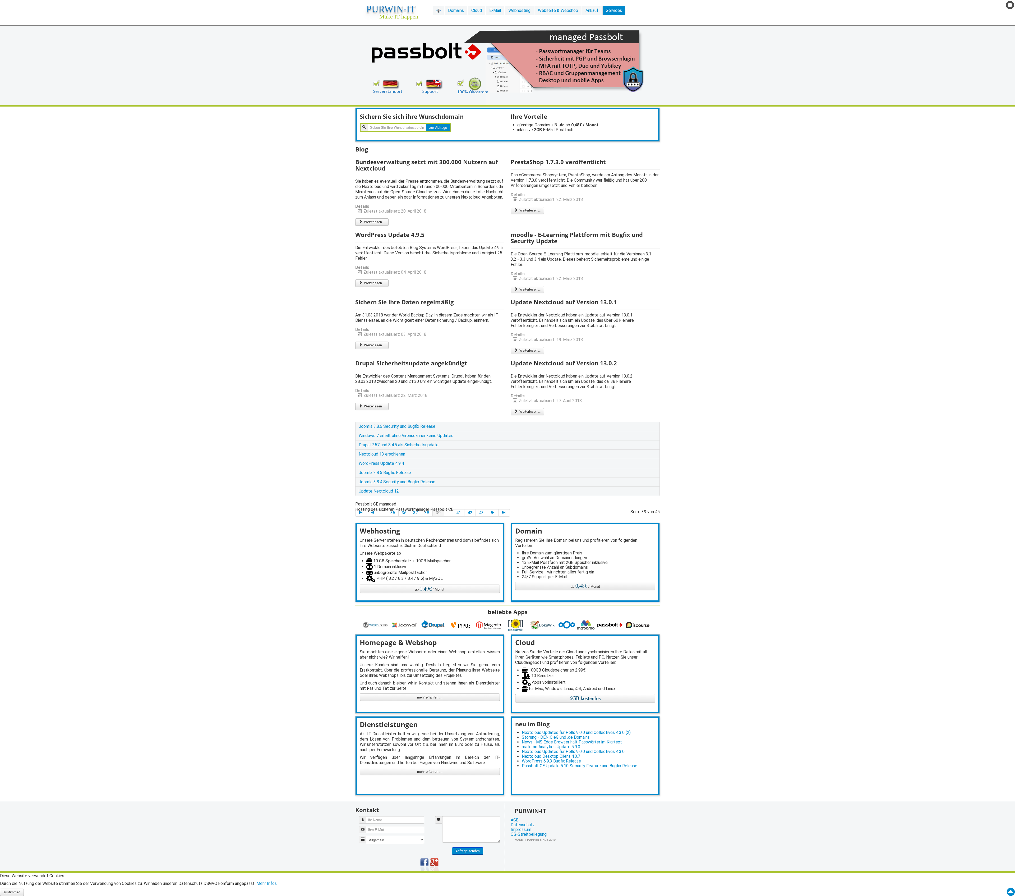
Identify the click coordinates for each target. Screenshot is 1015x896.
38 (427, 512)
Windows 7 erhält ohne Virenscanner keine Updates (406, 435)
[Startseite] (438, 10)
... (382, 512)
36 (404, 512)
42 (470, 512)
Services (614, 10)
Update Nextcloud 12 (379, 491)
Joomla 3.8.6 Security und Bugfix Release (397, 426)
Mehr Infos (266, 883)
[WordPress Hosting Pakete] (376, 624)
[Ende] (504, 513)
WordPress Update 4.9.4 (381, 463)
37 (415, 512)
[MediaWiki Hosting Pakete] (516, 624)
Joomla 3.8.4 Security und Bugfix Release (397, 481)
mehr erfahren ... (429, 697)
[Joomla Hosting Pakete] (405, 624)
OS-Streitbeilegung (529, 834)
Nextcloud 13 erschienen (382, 454)
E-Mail (495, 10)
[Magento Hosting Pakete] (489, 624)
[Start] (361, 513)
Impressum (521, 829)
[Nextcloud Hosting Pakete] (567, 624)
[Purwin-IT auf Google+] (434, 864)
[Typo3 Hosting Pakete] (461, 624)
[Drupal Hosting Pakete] (433, 624)
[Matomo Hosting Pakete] (586, 624)
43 (481, 512)
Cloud (476, 10)
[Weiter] (493, 513)
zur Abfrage (438, 127)
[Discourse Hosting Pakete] (638, 624)
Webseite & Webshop (558, 10)
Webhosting (519, 10)
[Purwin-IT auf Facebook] (424, 864)
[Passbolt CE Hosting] (610, 624)
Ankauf (591, 10)
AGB (515, 820)
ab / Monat (429, 588)
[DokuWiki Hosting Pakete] (544, 624)
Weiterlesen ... (374, 222)
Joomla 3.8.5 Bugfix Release (385, 472)
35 (392, 512)
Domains (456, 10)
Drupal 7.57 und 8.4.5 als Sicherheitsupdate (399, 444)
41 (458, 512)
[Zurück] (372, 513)
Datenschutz (523, 825)
